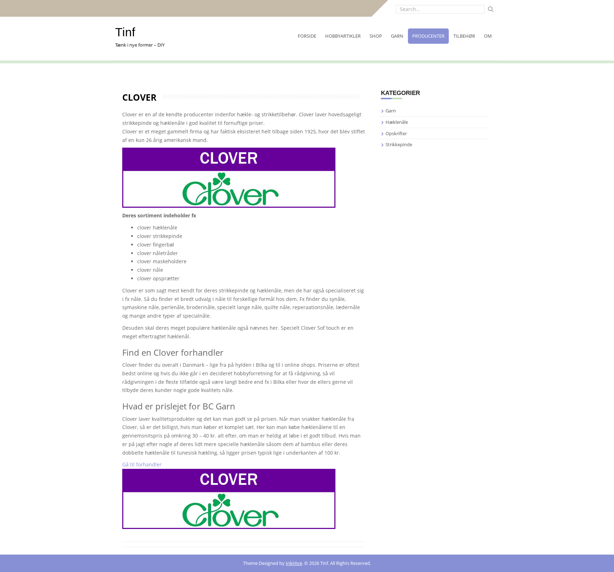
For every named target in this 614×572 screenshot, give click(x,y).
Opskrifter (396, 133)
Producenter (428, 36)
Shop (376, 36)
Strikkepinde (399, 144)
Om (488, 36)
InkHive (294, 563)
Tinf (125, 32)
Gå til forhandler (142, 464)
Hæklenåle (397, 122)
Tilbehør (464, 36)
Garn (397, 36)
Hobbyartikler (343, 36)
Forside (307, 36)
